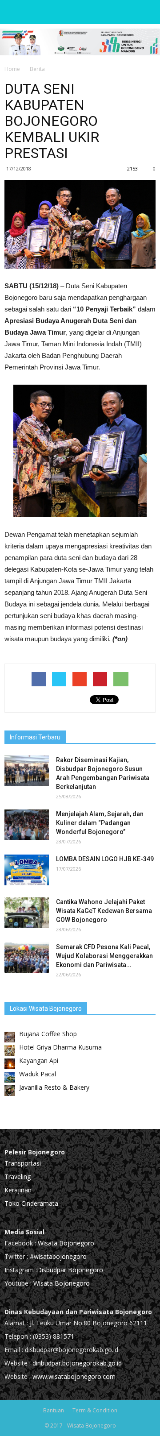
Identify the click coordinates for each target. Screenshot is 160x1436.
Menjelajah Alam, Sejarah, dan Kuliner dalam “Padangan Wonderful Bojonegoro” (100, 822)
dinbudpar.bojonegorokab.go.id (77, 1363)
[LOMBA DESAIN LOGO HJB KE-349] (26, 870)
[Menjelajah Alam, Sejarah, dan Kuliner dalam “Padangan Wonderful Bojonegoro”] (26, 824)
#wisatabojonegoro (58, 1256)
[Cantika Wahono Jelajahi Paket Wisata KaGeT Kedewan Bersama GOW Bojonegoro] (26, 912)
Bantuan (53, 1410)
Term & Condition (94, 1410)
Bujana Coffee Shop (48, 1033)
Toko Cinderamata (31, 1203)
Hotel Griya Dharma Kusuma (60, 1047)
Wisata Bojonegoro (65, 1243)
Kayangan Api (38, 1060)
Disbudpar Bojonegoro (70, 1270)
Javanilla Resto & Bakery (54, 1087)
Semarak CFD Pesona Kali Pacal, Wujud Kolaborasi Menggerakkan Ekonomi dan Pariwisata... (104, 955)
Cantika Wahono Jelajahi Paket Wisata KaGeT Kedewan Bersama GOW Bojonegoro (104, 910)
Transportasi (22, 1163)
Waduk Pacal (37, 1074)
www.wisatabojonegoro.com (74, 1376)
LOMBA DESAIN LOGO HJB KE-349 (105, 859)
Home (12, 69)
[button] (147, 12)
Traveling (17, 1176)
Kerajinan (18, 1190)
